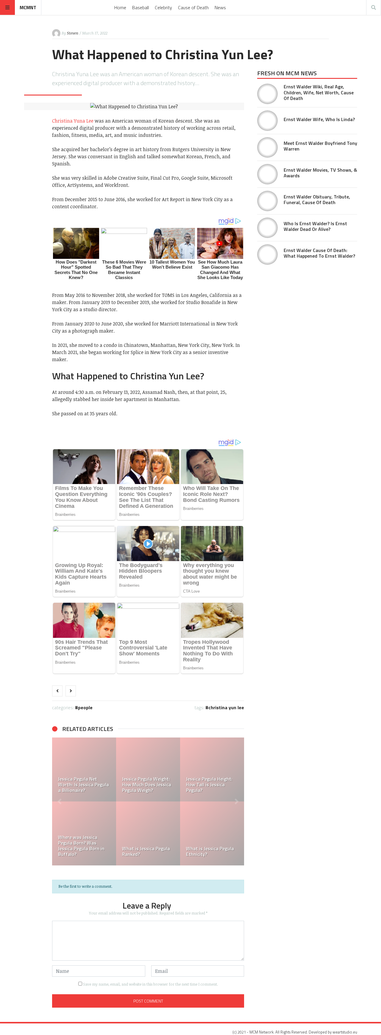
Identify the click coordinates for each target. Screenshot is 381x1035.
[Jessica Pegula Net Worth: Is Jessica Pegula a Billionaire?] (84, 769)
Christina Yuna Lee (72, 121)
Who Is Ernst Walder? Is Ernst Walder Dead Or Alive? (315, 226)
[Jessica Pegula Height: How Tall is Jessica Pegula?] (212, 769)
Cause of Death (193, 7)
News (220, 7)
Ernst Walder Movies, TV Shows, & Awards (320, 172)
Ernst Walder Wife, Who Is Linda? (319, 119)
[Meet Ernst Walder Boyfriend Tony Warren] (267, 147)
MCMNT (28, 7)
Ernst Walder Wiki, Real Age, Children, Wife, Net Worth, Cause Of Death (319, 92)
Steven (72, 33)
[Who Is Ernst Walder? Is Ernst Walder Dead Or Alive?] (267, 227)
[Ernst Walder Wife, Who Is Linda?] (267, 120)
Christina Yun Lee (226, 707)
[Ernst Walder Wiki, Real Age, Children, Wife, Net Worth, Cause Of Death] (267, 94)
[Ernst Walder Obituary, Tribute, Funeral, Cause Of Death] (267, 201)
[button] (59, 801)
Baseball (140, 7)
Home (120, 7)
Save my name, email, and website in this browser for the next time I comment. (150, 984)
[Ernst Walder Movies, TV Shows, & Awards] (267, 174)
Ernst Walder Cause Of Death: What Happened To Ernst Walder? (319, 253)
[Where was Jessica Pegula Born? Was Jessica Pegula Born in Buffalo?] (84, 833)
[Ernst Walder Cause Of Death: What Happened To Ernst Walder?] (267, 254)
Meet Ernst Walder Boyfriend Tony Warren (320, 146)
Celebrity (163, 7)
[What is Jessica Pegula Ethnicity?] (212, 833)
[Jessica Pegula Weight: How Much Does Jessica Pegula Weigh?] (148, 769)
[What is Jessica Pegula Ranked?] (148, 833)
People (85, 707)
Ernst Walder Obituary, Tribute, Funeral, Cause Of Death (317, 199)
